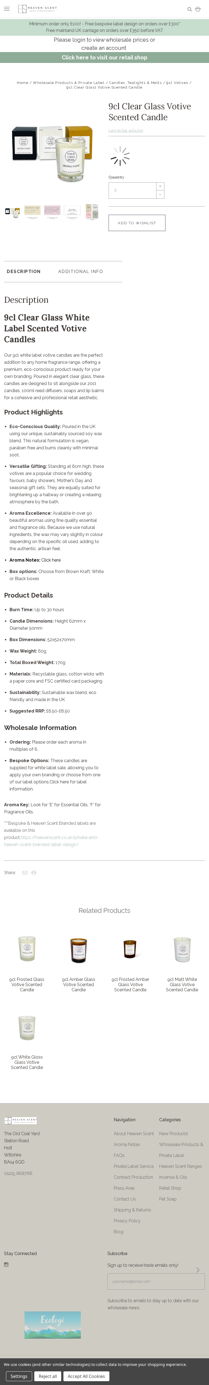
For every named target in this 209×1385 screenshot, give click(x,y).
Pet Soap (168, 1199)
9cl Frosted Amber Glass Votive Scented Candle (130, 984)
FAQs (119, 1155)
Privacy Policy (127, 1220)
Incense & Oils (173, 1177)
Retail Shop (170, 1188)
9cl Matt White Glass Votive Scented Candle (182, 984)
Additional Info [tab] (80, 271)
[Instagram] (6, 1265)
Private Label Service (134, 1166)
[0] (198, 8)
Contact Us (125, 1199)
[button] (53, 1325)
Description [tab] (24, 271)
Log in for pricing (126, 130)
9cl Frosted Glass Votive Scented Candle (26, 984)
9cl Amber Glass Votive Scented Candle (78, 984)
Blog (118, 1231)
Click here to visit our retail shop (104, 57)
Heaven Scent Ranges (180, 1166)
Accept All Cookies (86, 1376)
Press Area (124, 1188)
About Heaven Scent (134, 1133)
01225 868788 (18, 1173)
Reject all (48, 1376)
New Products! (173, 1133)
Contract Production (133, 1177)
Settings (19, 1376)
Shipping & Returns (132, 1210)
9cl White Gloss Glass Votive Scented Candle (27, 1062)
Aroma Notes (127, 1144)
